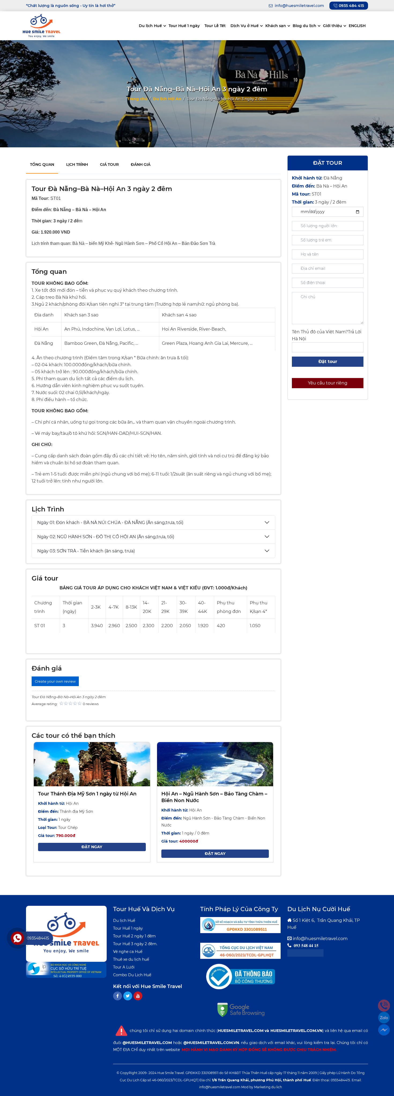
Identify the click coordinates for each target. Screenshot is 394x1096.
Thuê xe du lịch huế (131, 959)
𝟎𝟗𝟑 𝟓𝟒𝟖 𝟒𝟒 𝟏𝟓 (306, 945)
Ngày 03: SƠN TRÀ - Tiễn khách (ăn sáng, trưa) (86, 550)
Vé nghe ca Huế (127, 951)
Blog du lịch (304, 25)
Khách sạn (275, 25)
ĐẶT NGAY (91, 846)
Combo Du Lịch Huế (132, 974)
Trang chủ (137, 98)
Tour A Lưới (124, 967)
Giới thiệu (332, 25)
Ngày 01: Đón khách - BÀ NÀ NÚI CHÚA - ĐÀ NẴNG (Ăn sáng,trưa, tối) (110, 522)
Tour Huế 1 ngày (184, 25)
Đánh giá (140, 164)
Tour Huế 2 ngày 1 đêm (134, 936)
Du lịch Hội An (167, 98)
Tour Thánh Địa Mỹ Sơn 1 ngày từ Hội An (87, 794)
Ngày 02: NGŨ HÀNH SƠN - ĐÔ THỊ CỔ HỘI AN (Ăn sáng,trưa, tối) (105, 536)
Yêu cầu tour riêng (327, 383)
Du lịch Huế (150, 25)
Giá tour (109, 164)
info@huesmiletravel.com (320, 938)
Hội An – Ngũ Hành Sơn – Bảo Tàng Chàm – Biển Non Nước (214, 797)
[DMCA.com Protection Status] (305, 952)
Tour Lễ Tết (215, 25)
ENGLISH (357, 25)
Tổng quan (42, 164)
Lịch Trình (77, 164)
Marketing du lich (268, 1087)
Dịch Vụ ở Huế (245, 25)
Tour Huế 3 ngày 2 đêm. (135, 943)
